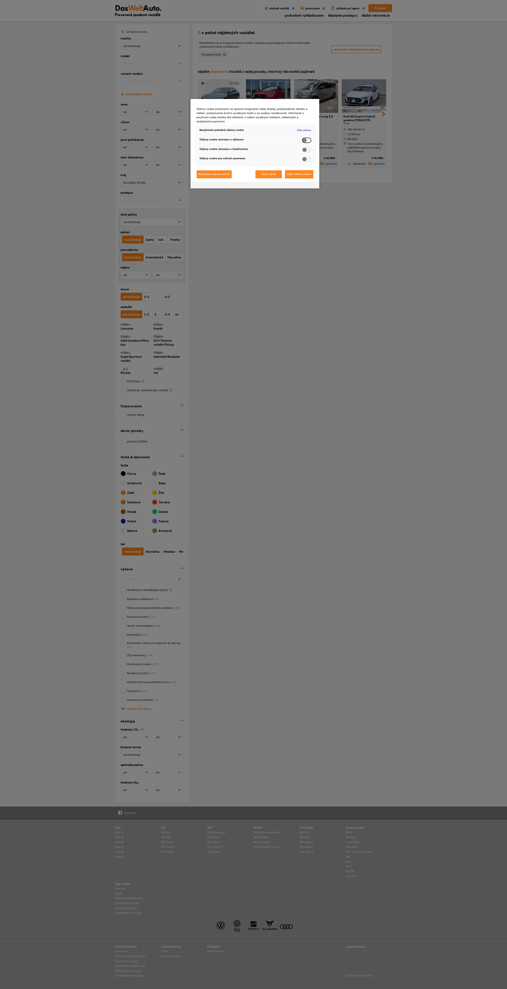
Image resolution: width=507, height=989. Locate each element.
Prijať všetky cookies (299, 174)
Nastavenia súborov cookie (214, 174)
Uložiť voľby (268, 174)
